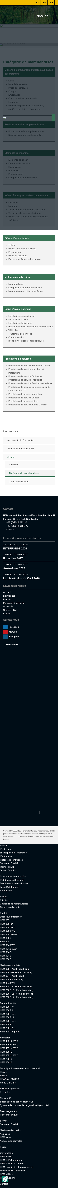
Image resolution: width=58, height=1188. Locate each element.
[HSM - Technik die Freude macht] (7, 118)
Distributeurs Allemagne (12, 880)
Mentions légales (26, 836)
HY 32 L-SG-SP (8, 1082)
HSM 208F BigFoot (9, 1031)
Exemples (5, 1092)
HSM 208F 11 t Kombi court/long (16, 993)
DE (51, 2)
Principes (13, 464)
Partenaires (6, 890)
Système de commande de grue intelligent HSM (24, 1105)
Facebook (14, 627)
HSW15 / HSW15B (9, 1079)
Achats (10, 457)
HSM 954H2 (6, 1062)
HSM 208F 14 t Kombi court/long (16, 997)
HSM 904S (5, 955)
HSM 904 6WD (7, 945)
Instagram (14, 636)
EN (37, 2)
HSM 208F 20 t (7, 1028)
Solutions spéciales (9, 1088)
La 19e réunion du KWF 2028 (21, 578)
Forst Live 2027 (13, 558)
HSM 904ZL (6, 952)
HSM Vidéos (6, 1174)
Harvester (5, 1037)
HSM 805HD (6, 924)
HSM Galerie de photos (12, 1163)
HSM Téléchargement (11, 1160)
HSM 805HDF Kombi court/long (16, 972)
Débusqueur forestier (11, 916)
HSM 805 (5, 920)
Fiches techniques (9, 1114)
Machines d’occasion (13, 603)
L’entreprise (9, 595)
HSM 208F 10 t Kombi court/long (16, 990)
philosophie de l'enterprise (20, 440)
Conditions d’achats (19, 481)
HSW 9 (3, 1075)
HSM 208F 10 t (7, 1014)
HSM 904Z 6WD (8, 948)
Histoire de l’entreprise (11, 859)
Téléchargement (8, 1111)
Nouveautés (6, 1098)
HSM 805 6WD (7, 931)
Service (4, 1120)
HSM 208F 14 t (7, 1024)
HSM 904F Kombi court (12, 976)
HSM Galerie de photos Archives (16, 1167)
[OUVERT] (31, 2)
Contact (10, 529)
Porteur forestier (8, 1003)
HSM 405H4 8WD (9, 1048)
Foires (3, 1147)
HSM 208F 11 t (7, 1017)
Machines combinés (10, 965)
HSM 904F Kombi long (11, 979)
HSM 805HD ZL (8, 927)
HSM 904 (5, 941)
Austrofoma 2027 (14, 568)
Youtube (13, 631)
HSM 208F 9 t (7, 1010)
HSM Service (6, 1156)
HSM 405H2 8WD (9, 1041)
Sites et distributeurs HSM (20, 448)
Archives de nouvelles (11, 1141)
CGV (17, 836)
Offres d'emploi (7, 870)
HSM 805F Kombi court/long (14, 969)
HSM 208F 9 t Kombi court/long (16, 986)
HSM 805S (5, 938)
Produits (7, 599)
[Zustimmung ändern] (5, 1179)
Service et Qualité (9, 863)
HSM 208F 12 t (7, 1021)
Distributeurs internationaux (14, 883)
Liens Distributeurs (9, 887)
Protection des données (43, 836)
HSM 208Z (5, 959)
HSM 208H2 (6, 1059)
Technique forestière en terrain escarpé (20, 1068)
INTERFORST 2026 (15, 548)
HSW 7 (3, 1072)
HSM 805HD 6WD (9, 934)
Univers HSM (10, 610)
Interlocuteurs (7, 866)
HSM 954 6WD (7, 983)
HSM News (5, 1137)
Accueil (6, 592)
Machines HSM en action (12, 1170)
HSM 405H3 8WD (9, 1044)
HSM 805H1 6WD (9, 1055)
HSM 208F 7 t (7, 1006)
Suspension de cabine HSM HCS (17, 1101)
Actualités (8, 606)
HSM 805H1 (6, 1051)
